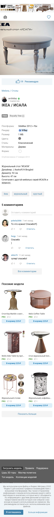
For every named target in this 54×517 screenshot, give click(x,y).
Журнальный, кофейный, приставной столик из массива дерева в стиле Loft (40, 398)
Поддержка (42, 468)
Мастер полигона (27, 472)
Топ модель (8, 477)
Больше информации (37, 512)
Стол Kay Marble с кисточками (13, 314)
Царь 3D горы (9, 472)
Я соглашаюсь (13, 512)
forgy (13, 236)
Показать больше (27, 414)
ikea (6, 194)
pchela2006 (16, 221)
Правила (29, 468)
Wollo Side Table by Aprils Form (13, 356)
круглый (37, 194)
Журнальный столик (11, 398)
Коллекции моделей (26, 477)
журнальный (20, 194)
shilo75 (14, 255)
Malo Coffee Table (37, 314)
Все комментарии (27, 271)
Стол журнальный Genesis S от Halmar (40, 356)
